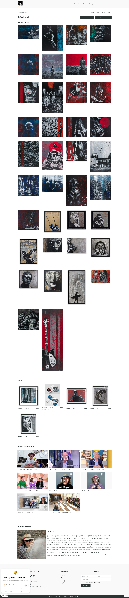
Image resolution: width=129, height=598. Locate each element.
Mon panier (108, 4)
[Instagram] (34, 576)
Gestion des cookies (53, 596)
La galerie (93, 4)
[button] (33, 459)
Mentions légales (63, 596)
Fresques (85, 4)
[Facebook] (31, 576)
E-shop (100, 4)
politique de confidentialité (94, 582)
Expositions (77, 4)
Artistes (70, 4)
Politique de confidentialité (74, 596)
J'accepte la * (91, 582)
